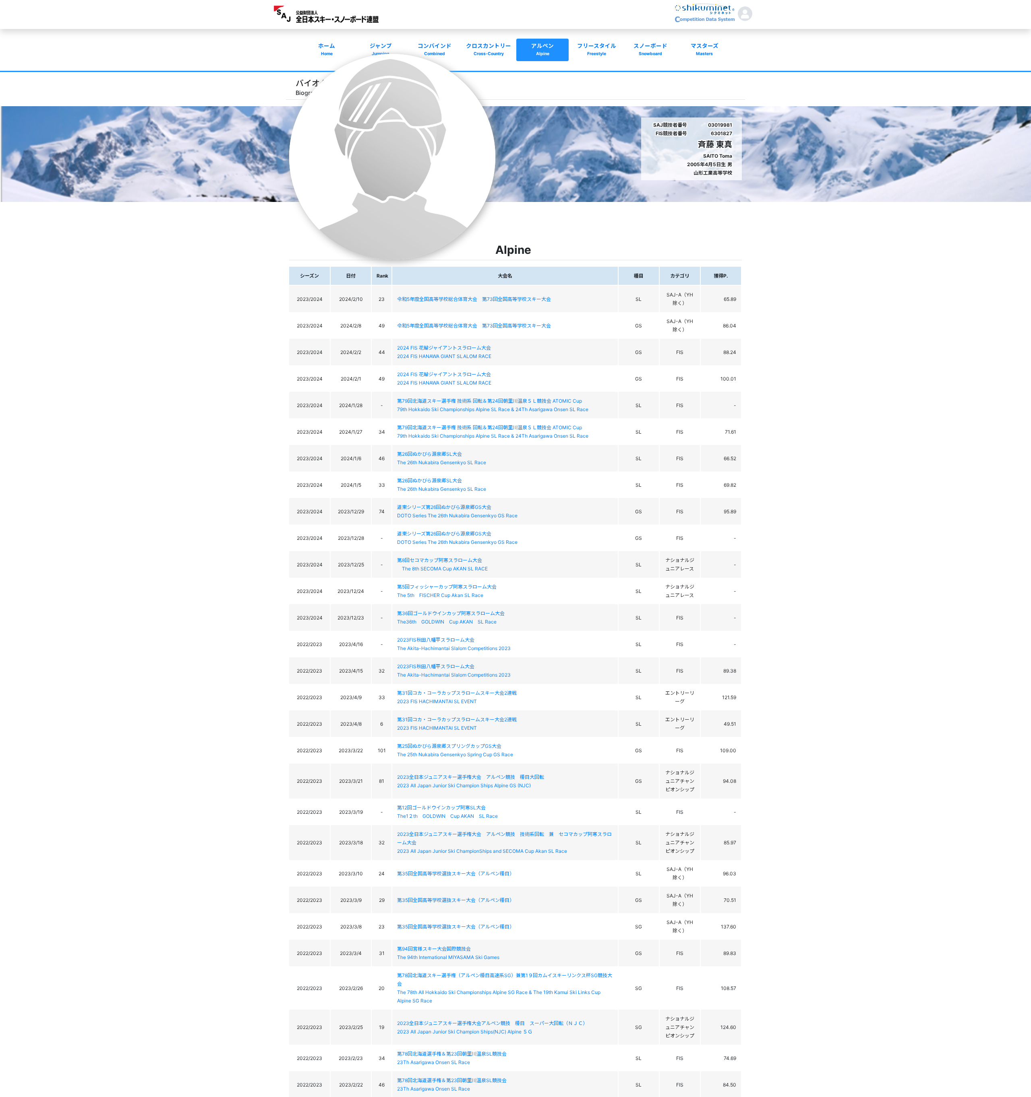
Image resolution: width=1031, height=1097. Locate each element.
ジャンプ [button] (381, 49)
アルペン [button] (542, 49)
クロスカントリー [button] (488, 49)
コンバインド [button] (434, 49)
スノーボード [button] (650, 49)
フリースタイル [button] (596, 49)
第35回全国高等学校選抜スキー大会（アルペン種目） (455, 874)
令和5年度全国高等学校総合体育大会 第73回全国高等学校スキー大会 (474, 299)
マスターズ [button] (704, 49)
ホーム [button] (326, 49)
